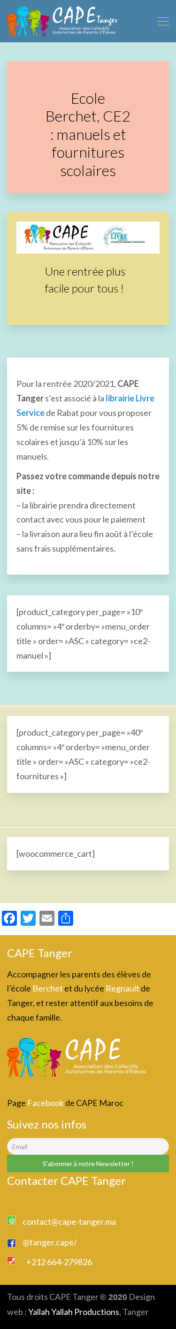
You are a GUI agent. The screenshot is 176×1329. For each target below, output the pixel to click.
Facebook (45, 1103)
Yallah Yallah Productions (73, 1311)
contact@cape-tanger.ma (69, 1221)
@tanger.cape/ (50, 1242)
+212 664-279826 (59, 1262)
